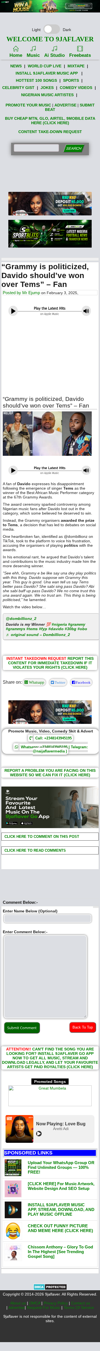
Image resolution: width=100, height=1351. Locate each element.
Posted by (12, 292)
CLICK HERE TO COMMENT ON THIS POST (41, 836)
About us (18, 1303)
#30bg (70, 629)
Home (15, 55)
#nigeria (59, 624)
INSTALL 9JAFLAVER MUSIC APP (47, 73)
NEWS (16, 66)
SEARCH (74, 148)
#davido (56, 629)
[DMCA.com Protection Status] (50, 1289)
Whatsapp (36, 682)
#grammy (76, 624)
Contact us (80, 1303)
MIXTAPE (76, 66)
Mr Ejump (31, 292)
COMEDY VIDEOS (76, 87)
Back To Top (82, 1027)
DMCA (35, 1303)
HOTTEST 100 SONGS (36, 80)
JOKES (47, 87)
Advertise (16, 1307)
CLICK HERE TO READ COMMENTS (34, 850)
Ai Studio (54, 55)
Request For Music (44, 1307)
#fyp (43, 629)
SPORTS (71, 80)
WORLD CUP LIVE (44, 66)
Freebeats (80, 55)
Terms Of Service (79, 1307)
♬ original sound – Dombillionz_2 (38, 634)
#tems (32, 629)
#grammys (15, 629)
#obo (82, 629)
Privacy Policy (56, 1303)
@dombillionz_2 (21, 618)
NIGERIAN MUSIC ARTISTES (47, 95)
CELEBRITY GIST (18, 87)
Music (33, 55)
